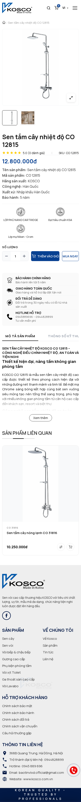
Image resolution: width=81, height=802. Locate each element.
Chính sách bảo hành (18, 713)
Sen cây (8, 638)
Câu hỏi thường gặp (17, 733)
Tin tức (48, 652)
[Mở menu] (75, 8)
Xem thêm (40, 418)
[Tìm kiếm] (48, 8)
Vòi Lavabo (10, 686)
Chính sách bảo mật (17, 706)
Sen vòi (7, 645)
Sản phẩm (50, 645)
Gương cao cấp (13, 659)
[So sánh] (61, 547)
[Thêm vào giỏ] (70, 547)
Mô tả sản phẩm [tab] (20, 336)
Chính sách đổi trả (15, 719)
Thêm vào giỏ (48, 256)
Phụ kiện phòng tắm (17, 665)
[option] (9, 117)
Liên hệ (48, 659)
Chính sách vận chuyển (19, 726)
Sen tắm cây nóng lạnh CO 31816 (32, 533)
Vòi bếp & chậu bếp (16, 652)
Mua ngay (70, 256)
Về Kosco (50, 638)
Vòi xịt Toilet (11, 672)
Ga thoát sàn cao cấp (18, 679)
